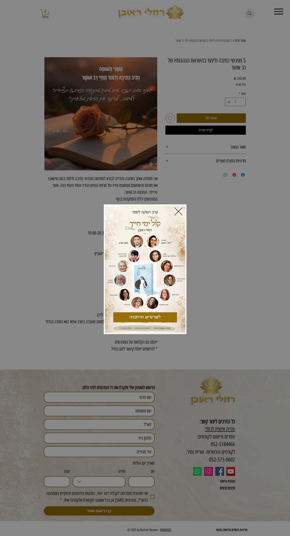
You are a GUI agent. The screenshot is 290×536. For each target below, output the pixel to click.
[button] (178, 211)
